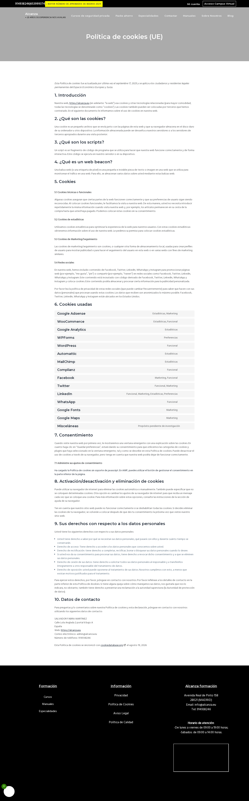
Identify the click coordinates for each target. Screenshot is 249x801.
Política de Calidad (121, 722)
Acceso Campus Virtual (219, 3)
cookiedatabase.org (112, 645)
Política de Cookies (121, 704)
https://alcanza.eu (79, 103)
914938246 (204, 709)
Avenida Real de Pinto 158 (201, 695)
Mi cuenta (193, 4)
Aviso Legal (121, 713)
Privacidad (121, 695)
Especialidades (48, 711)
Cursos (48, 697)
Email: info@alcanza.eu (201, 704)
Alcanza (31, 14)
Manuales (48, 704)
